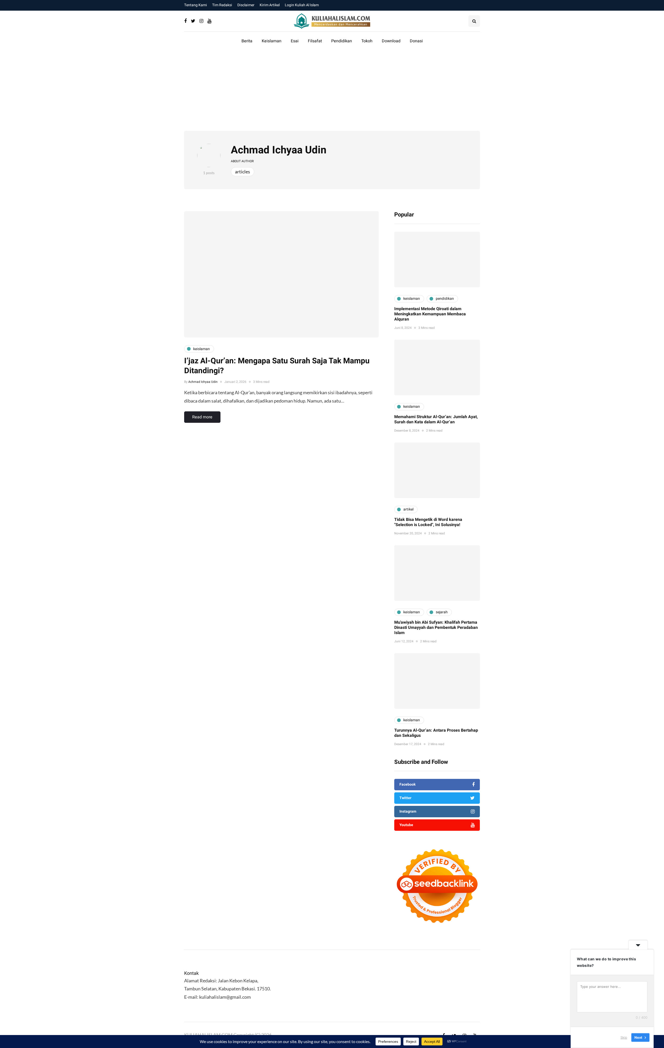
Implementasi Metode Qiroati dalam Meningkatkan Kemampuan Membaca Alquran (430, 314)
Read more (202, 417)
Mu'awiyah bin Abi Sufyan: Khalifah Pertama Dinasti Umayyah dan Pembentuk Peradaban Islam (436, 627)
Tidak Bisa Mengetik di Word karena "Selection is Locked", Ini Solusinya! (428, 522)
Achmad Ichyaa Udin (278, 150)
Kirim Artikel (270, 5)
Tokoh (366, 41)
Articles (242, 171)
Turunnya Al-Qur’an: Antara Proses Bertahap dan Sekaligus (436, 733)
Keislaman (271, 41)
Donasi (416, 41)
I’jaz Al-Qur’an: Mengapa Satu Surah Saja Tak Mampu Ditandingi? (277, 366)
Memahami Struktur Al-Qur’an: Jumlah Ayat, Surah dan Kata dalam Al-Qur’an (436, 419)
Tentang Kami (195, 5)
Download (391, 41)
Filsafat (315, 41)
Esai (295, 41)
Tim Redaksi (222, 5)
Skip (623, 1037)
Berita (246, 41)
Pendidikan (341, 41)
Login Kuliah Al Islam (302, 5)
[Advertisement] (332, 92)
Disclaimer (245, 5)
